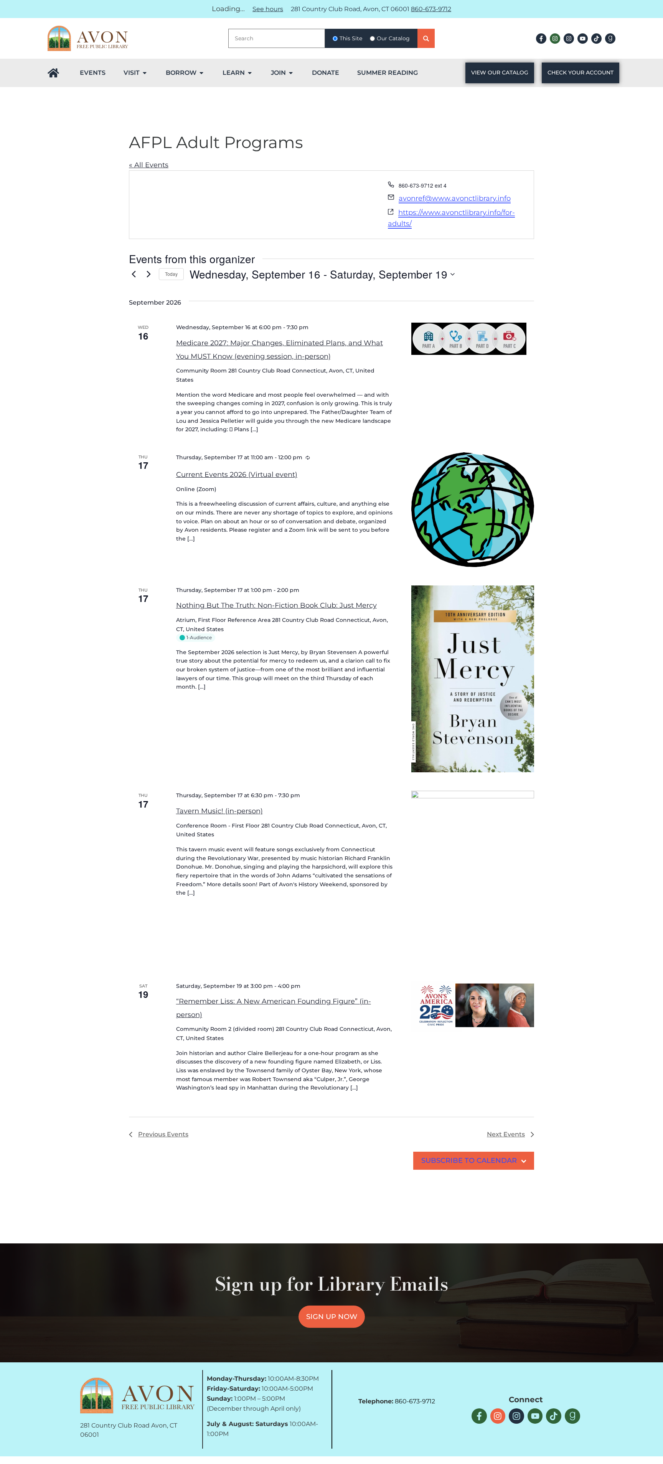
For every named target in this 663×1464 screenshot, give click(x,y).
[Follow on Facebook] (541, 38)
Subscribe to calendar (469, 1160)
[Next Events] (148, 274)
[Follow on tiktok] (596, 38)
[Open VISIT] (145, 72)
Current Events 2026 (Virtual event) (236, 474)
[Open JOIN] (291, 72)
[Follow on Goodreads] (610, 38)
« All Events (148, 165)
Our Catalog (393, 38)
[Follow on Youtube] (582, 38)
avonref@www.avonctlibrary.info (455, 198)
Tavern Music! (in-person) (219, 811)
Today (171, 273)
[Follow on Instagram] (555, 38)
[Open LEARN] (250, 72)
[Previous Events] (133, 274)
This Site (351, 38)
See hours (267, 9)
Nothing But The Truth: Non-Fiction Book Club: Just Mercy (276, 605)
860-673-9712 (431, 9)
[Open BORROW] (201, 72)
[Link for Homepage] (53, 73)
